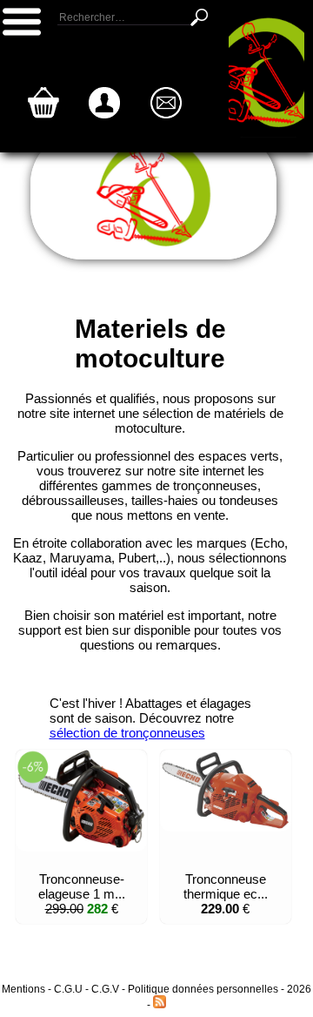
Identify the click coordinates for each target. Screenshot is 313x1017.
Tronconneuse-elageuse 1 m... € (81, 894)
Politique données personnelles (204, 989)
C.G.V (105, 989)
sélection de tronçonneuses (127, 732)
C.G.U (69, 989)
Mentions (23, 989)
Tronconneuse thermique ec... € (225, 894)
